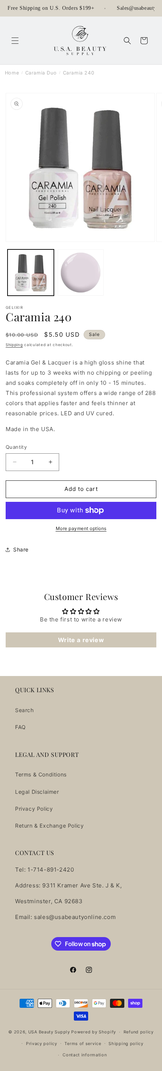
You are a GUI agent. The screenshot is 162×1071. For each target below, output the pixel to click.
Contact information (85, 1054)
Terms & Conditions (41, 774)
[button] (15, 40)
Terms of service (82, 1043)
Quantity (16, 447)
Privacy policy (41, 1043)
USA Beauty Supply (49, 1032)
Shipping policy (126, 1043)
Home (12, 73)
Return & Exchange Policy (49, 825)
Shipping (14, 344)
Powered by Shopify (93, 1032)
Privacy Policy (34, 808)
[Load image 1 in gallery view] (31, 272)
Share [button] (21, 549)
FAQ (20, 727)
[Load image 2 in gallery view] (81, 272)
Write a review (81, 640)
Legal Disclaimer (37, 791)
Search (24, 710)
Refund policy (139, 1032)
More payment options (81, 528)
